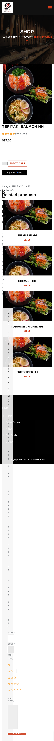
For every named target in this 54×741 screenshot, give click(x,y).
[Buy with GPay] (14, 172)
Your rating (11, 657)
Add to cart (17, 163)
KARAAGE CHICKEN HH (27, 326)
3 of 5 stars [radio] (14, 677)
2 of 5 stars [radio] (12, 671)
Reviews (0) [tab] (8, 190)
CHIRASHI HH (27, 281)
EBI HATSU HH (27, 235)
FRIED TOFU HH (27, 372)
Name (11, 632)
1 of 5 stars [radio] (10, 665)
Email (11, 644)
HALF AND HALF (21, 186)
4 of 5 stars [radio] (15, 684)
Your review (12, 700)
